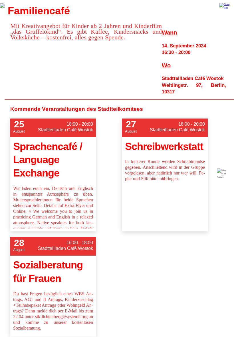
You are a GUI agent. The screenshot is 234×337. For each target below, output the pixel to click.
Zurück (2, 5)
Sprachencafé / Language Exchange (47, 160)
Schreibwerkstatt (164, 146)
